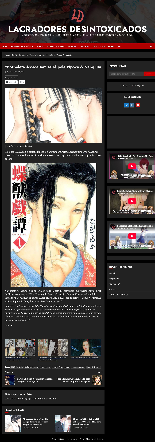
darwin (112, 289)
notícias (85, 46)
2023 (13, 367)
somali (112, 273)
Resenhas (72, 46)
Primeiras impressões (21, 46)
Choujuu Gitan (57, 367)
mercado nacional (78, 367)
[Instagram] (132, 105)
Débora (9, 72)
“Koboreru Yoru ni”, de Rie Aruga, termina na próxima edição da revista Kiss (35, 422)
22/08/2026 (79, 428)
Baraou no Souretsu (118, 294)
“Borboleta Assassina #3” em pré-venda (85, 357)
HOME (5, 46)
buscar (149, 74)
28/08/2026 (29, 428)
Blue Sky (136, 85)
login (26, 398)
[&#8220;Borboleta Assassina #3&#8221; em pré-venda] (86, 347)
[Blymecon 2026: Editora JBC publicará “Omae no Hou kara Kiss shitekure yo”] (63, 423)
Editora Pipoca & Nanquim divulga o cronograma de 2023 (18, 358)
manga (67, 367)
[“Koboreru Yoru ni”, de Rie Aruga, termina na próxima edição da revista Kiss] (13, 423)
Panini (111, 46)
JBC (119, 46)
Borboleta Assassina (32, 367)
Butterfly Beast (45, 367)
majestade (114, 278)
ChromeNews (85, 439)
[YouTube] (138, 105)
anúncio (20, 367)
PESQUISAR (117, 66)
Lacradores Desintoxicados (77, 29)
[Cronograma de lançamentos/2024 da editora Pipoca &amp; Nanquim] (53, 347)
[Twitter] (126, 105)
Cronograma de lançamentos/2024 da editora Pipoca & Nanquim (52, 358)
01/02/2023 (20, 72)
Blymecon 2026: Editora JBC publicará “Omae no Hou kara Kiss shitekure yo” (87, 422)
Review (40, 46)
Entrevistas (99, 46)
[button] (151, 46)
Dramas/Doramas (55, 46)
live (85, 151)
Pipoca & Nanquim (93, 367)
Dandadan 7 (114, 284)
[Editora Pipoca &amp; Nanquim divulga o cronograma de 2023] (20, 347)
